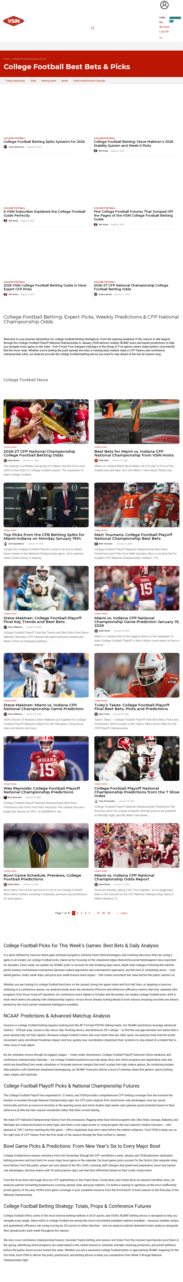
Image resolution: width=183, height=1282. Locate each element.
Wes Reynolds (15, 797)
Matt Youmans (106, 544)
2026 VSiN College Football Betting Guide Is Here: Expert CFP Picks (45, 287)
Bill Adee (103, 150)
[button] (92, 28)
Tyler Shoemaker (107, 801)
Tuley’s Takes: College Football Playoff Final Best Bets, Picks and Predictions (131, 707)
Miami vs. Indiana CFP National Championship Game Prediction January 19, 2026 (136, 622)
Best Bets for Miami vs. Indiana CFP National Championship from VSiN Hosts (134, 453)
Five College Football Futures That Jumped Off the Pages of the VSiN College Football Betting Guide (133, 215)
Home (7, 59)
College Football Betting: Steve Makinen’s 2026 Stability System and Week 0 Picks (133, 144)
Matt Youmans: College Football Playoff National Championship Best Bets (133, 536)
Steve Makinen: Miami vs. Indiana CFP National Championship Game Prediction (44, 707)
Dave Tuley (104, 714)
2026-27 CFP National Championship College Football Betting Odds (131, 287)
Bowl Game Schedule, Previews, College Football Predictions (42, 877)
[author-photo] (6, 147)
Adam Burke (105, 294)
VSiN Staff (103, 460)
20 (103, 913)
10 (98, 913)
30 (108, 913)
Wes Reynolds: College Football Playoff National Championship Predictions (42, 790)
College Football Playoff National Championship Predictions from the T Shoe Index (136, 792)
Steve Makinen (16, 146)
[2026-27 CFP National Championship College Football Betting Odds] (137, 255)
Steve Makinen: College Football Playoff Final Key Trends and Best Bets (42, 620)
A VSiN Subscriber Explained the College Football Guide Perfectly (44, 214)
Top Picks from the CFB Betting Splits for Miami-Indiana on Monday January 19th (44, 536)
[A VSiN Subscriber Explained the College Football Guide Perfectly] (46, 182)
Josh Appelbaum (16, 544)
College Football (14, 138)
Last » (124, 913)
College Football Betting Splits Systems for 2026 (44, 142)
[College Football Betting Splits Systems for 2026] (46, 112)
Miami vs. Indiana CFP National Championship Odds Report (124, 877)
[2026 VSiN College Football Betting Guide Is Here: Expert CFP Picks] (46, 255)
